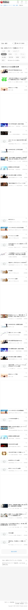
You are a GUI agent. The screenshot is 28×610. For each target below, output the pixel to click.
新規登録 (12, 602)
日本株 (10, 54)
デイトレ (23, 54)
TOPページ (7, 602)
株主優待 (4, 57)
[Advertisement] (14, 24)
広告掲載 (17, 603)
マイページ (17, 602)
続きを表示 (14, 551)
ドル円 (3, 51)
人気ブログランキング (4, 2)
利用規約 (22, 603)
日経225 (4, 54)
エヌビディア (16, 51)
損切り (3, 60)
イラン (16, 54)
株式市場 (11, 57)
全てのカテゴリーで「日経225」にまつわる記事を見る (13, 563)
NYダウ (23, 57)
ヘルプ (25, 603)
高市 (9, 51)
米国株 (17, 57)
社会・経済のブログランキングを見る (12, 560)
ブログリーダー (23, 602)
